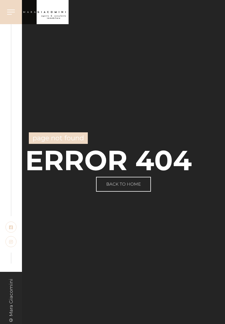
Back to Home (123, 184)
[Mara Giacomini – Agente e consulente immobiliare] (45, 12)
